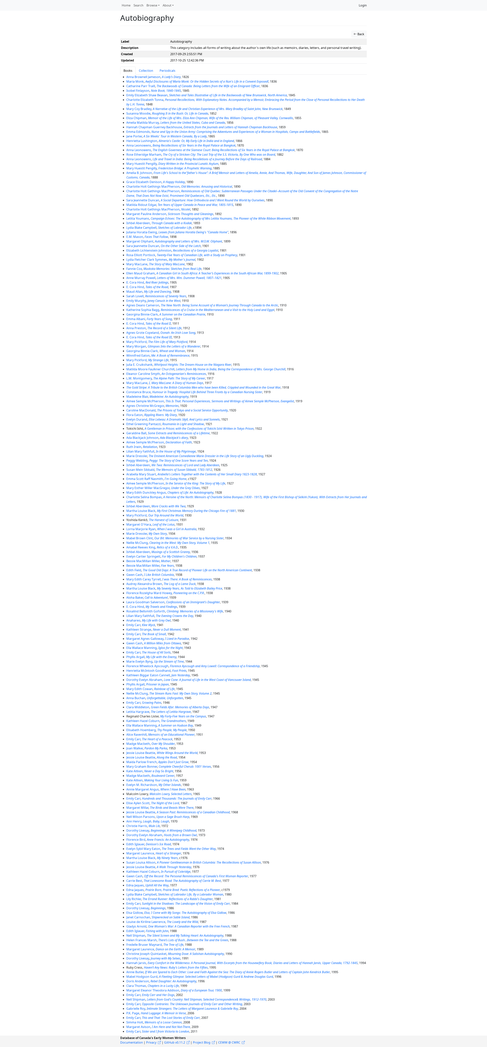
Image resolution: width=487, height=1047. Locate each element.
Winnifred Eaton (138, 355)
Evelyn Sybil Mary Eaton (143, 849)
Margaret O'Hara (138, 524)
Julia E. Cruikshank (139, 365)
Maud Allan (134, 291)
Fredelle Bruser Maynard (144, 945)
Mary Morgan (136, 346)
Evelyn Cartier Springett (143, 556)
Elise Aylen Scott (138, 803)
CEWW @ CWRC (229, 1042)
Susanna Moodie (138, 113)
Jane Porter (134, 136)
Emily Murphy (136, 301)
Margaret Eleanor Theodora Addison (152, 990)
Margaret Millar (137, 808)
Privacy (151, 1042)
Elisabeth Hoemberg (141, 730)
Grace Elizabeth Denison (144, 182)
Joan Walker (134, 748)
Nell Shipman (135, 935)
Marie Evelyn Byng (139, 661)
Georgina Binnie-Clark (142, 314)
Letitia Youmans (137, 218)
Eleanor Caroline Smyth (143, 374)
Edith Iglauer (135, 844)
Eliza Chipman (136, 118)
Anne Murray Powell (140, 278)
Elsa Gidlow (134, 913)
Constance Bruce (138, 392)
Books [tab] (127, 71)
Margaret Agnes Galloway (144, 639)
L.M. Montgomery (139, 378)
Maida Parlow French (141, 762)
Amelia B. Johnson (139, 173)
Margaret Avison (138, 1027)
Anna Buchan (135, 698)
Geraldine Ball (136, 433)
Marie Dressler (136, 456)
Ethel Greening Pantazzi (143, 424)
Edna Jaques (135, 885)
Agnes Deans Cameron (142, 305)
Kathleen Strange (138, 629)
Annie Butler (134, 972)
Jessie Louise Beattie (140, 753)
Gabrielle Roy (135, 1008)
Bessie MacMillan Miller (142, 561)
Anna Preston (136, 328)
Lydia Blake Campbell (141, 227)
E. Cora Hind (135, 282)
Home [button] (126, 5)
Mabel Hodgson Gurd (142, 976)
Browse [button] (151, 5)
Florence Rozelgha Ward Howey (149, 593)
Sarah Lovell (135, 296)
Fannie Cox (134, 269)
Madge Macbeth (138, 744)
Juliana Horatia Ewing (141, 232)
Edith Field (133, 570)
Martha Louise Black (140, 511)
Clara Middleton (137, 707)
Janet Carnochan (138, 917)
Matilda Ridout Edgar (141, 205)
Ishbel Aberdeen (138, 223)
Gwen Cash (134, 575)
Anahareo (133, 620)
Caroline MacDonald (141, 410)
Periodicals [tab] (167, 71)
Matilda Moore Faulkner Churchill (150, 369)
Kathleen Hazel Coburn (142, 721)
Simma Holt (134, 1022)
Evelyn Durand (136, 419)
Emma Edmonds (138, 132)
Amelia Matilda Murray (142, 122)
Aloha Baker (134, 597)
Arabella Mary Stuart (141, 474)
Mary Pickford (136, 342)
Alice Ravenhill (136, 734)
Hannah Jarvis (136, 963)
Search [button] (138, 5)
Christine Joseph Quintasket (146, 954)
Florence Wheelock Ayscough (147, 666)
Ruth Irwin (133, 447)
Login (363, 5)
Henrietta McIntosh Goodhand (148, 671)
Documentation (131, 1042)
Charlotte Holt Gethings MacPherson (153, 186)
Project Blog (201, 1042)
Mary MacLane (136, 264)
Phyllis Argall (135, 657)
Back (360, 34)
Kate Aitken (134, 771)
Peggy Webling (137, 460)
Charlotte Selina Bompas (144, 497)
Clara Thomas (136, 986)
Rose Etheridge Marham (143, 154)
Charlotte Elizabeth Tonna (144, 100)
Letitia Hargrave (137, 712)
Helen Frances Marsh (141, 940)
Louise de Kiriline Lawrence (145, 922)
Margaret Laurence (140, 853)
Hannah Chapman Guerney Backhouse (154, 127)
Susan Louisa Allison (140, 862)
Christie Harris (136, 826)
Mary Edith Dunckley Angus (146, 492)
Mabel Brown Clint (139, 538)
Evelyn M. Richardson (141, 785)
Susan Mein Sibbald (140, 470)
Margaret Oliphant (139, 241)
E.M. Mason (134, 237)
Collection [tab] (146, 71)
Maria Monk (135, 81)
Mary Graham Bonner (141, 766)
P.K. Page (132, 1013)
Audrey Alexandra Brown (144, 584)
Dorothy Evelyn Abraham (144, 680)
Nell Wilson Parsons (140, 817)
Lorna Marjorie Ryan (141, 529)
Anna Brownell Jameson (143, 77)
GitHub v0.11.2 (174, 1042)
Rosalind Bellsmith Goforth (145, 611)
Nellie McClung (137, 543)
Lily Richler (133, 899)
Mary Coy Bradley (138, 109)
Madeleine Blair (137, 396)
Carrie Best (134, 881)
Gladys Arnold (136, 926)
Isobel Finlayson (137, 90)
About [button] (167, 5)
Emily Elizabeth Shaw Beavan (147, 95)
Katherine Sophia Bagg (142, 310)
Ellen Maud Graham (140, 273)
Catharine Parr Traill (140, 86)
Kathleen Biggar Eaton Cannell (148, 675)
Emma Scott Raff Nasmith (144, 479)
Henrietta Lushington (141, 141)
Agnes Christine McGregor (145, 406)
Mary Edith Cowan (139, 689)
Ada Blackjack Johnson (142, 438)
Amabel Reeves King (140, 547)
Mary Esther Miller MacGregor (147, 488)
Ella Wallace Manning (141, 648)
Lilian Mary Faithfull (140, 451)
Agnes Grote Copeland (142, 333)
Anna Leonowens (138, 145)
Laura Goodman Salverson (145, 602)
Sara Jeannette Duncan (142, 200)
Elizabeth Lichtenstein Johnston (148, 250)
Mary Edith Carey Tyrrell (143, 579)
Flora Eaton (134, 415)
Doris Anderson (137, 981)
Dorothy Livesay (137, 830)
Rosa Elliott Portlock (140, 255)
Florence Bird (135, 839)
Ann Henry (133, 821)
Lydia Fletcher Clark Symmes (146, 259)
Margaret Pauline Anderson (146, 214)
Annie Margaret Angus (142, 789)
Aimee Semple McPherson (145, 401)
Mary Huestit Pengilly (141, 164)
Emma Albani (135, 319)
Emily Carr (133, 625)
